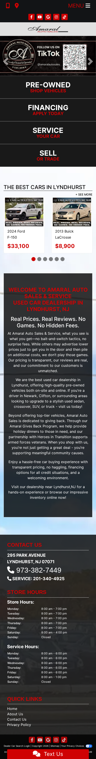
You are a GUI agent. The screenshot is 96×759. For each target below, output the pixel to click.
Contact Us (16, 724)
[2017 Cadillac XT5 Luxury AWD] (72, 207)
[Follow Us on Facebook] (32, 17)
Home (12, 713)
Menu (77, 5)
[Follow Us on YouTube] (40, 17)
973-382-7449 (38, 575)
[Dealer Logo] (48, 29)
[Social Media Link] (57, 17)
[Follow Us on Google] (48, 17)
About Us (15, 718)
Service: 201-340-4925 (38, 583)
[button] (5, 61)
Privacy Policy (19, 729)
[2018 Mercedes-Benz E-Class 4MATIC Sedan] (24, 211)
